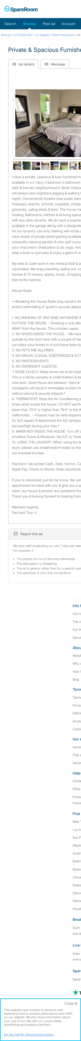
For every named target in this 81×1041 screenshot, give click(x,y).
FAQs (76, 789)
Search (10, 23)
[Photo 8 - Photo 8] (73, 165)
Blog (76, 679)
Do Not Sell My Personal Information (29, 1034)
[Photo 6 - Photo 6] (54, 165)
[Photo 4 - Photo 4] (36, 165)
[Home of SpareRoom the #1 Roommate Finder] (21, 9)
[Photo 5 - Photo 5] (45, 165)
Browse (29, 23)
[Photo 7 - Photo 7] (64, 165)
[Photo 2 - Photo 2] (17, 165)
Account (68, 23)
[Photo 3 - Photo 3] (26, 165)
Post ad (49, 23)
